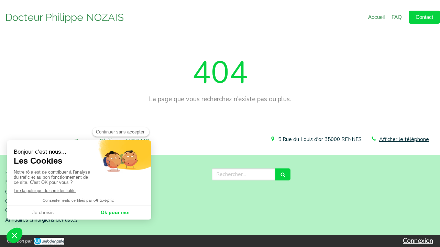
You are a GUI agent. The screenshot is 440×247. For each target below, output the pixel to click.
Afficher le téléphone (404, 139)
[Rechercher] (282, 174)
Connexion (418, 240)
